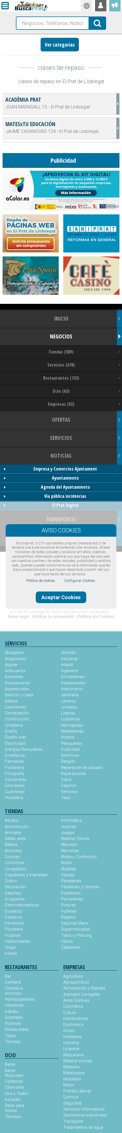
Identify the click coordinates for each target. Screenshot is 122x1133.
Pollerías (69, 911)
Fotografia (14, 773)
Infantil (67, 664)
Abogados (14, 652)
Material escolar (77, 1061)
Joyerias (68, 826)
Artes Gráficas (76, 1000)
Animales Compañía (81, 994)
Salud (66, 779)
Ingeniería (69, 670)
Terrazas (13, 1041)
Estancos (13, 917)
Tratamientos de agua (83, 1127)
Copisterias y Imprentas (26, 875)
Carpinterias (15, 707)
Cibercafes (14, 1087)
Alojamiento (15, 659)
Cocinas (12, 856)
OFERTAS (61, 419)
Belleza (11, 701)
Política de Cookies (95, 616)
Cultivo (11, 881)
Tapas (10, 1035)
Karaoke (12, 1099)
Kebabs (11, 1011)
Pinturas (68, 905)
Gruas (68, 1030)
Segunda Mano (75, 923)
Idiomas (68, 652)
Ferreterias (14, 923)
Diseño (11, 731)
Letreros (68, 701)
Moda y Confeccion (79, 856)
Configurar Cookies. (80, 580)
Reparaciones (73, 773)
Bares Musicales (14, 1073)
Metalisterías (72, 731)
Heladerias (14, 1005)
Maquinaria (73, 1055)
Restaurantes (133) (61, 378)
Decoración (15, 887)
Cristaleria (14, 725)
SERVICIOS (61, 438)
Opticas (68, 875)
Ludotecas (70, 719)
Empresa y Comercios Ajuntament (65, 469)
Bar (8, 976)
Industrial (69, 659)
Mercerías (70, 850)
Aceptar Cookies (61, 597)
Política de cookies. (41, 580)
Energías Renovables (24, 749)
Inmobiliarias (72, 676)
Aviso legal (18, 616)
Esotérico (13, 911)
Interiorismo (72, 689)
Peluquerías (71, 743)
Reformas (70, 755)
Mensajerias (72, 725)
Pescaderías (72, 899)
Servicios (69, 791)
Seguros (68, 785)
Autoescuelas (17, 689)
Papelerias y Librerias (80, 887)
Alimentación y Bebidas (84, 988)
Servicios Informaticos (84, 1109)
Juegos (67, 832)
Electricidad (15, 743)
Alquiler (11, 664)
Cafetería (13, 982)
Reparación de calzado (82, 767)
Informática (71, 820)
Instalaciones (73, 683)
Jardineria (70, 695)
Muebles (68, 869)
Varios (67, 941)
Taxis (66, 797)
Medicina (71, 1067)
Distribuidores (75, 1018)
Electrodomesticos (22, 905)
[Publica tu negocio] (115, 5)
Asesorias (14, 676)
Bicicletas (13, 850)
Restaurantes (17, 1029)
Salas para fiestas (14, 1108)
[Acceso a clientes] (100, 5)
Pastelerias (71, 893)
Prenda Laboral (77, 1091)
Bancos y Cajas (19, 695)
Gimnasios (15, 785)
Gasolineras (16, 779)
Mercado (69, 844)
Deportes (13, 893)
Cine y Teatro (16, 1093)
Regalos (68, 917)
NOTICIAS (61, 455)
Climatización (17, 713)
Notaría (67, 737)
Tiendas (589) (61, 352)
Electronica (73, 1024)
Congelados (16, 869)
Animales (13, 832)
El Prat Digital (65, 505)
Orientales (14, 1017)
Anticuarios (15, 670)
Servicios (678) (61, 365)
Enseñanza (15, 755)
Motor (66, 862)
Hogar (10, 947)
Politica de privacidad (53, 616)
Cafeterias (14, 1081)
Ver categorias (60, 44)
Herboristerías (17, 941)
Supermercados (75, 929)
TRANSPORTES (61, 519)
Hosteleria (14, 797)
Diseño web (15, 737)
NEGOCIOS (61, 336)
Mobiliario (72, 1079)
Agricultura (73, 976)
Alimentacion (16, 826)
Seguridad (72, 1103)
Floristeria (14, 929)
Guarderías (15, 791)
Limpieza (69, 707)
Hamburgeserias (18, 999)
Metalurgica (73, 1073)
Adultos (12, 820)
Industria (71, 1042)
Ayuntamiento (65, 478)
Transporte (73, 1121)
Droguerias (15, 899)
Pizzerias (13, 1023)
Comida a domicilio (13, 991)
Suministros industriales (85, 1115)
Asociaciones (17, 683)
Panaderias (71, 881)
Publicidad (70, 749)
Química (70, 1097)
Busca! (97, 22)
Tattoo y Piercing (76, 935)
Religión (68, 761)
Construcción (17, 719)
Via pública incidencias (65, 496)
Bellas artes (15, 838)
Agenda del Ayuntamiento (65, 487)
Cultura (69, 1012)
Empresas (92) (61, 404)
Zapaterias (70, 947)
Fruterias (13, 935)
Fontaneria (14, 767)
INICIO (61, 318)
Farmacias (14, 761)
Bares (10, 1064)
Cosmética (73, 1006)
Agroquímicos (76, 982)
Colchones (14, 862)
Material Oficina (75, 838)
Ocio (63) (61, 391)
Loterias (68, 713)
